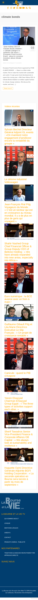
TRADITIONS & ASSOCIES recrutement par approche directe (19, 552)
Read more (7, 86)
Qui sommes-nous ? (11, 517)
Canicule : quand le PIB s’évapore (17, 373)
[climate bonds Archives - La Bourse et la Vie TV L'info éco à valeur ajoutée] (18, 2)
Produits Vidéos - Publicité (14, 540)
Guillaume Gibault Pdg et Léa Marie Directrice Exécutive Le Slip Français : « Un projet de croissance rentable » (18, 328)
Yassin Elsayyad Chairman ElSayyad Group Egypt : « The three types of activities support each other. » (18, 402)
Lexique (7, 521)
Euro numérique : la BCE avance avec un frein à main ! (18, 297)
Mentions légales (11, 526)
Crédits (7, 531)
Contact (7, 535)
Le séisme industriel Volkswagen (15, 179)
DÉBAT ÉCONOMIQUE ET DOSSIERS (12, 61)
